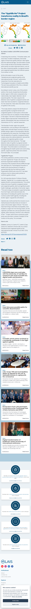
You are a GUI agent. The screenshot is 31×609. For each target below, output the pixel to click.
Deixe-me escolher (17, 596)
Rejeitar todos (15, 604)
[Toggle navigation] (28, 2)
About (2, 573)
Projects (3, 582)
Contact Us (4, 575)
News (4, 8)
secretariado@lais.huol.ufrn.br (15, 480)
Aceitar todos (15, 600)
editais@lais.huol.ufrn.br (15, 514)
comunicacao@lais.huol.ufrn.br (15, 531)
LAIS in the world (6, 576)
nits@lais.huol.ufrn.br (15, 548)
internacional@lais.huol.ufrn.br (15, 498)
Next (2, 241)
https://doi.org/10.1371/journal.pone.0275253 (14, 234)
